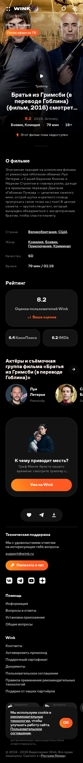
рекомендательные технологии (26, 719)
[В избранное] (29, 515)
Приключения (40, 246)
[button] (9, 8)
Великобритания (42, 232)
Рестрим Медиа (53, 755)
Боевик (51, 242)
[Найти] (63, 8)
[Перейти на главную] (36, 8)
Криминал (62, 246)
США (62, 232)
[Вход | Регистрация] (74, 8)
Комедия (36, 242)
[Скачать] (54, 515)
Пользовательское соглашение (26, 731)
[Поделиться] (41, 515)
